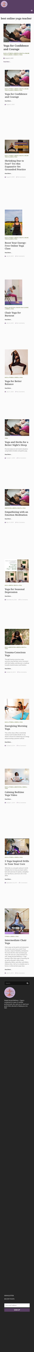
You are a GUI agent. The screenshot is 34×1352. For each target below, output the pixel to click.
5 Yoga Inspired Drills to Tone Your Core (17, 863)
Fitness (10, 53)
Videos (16, 54)
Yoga (20, 54)
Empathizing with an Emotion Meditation (16, 513)
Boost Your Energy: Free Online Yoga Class (15, 245)
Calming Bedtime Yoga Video (14, 794)
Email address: (8, 1302)
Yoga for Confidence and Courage (16, 47)
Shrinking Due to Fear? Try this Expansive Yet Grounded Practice (15, 165)
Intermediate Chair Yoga (16, 942)
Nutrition (12, 307)
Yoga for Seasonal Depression (15, 591)
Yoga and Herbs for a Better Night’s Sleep (16, 443)
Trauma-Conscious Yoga (15, 654)
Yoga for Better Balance (13, 383)
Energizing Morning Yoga (16, 727)
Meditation (8, 508)
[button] (31, 10)
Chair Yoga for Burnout (13, 314)
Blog (5, 53)
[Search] (27, 983)
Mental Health (19, 53)
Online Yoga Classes (22, 307)
